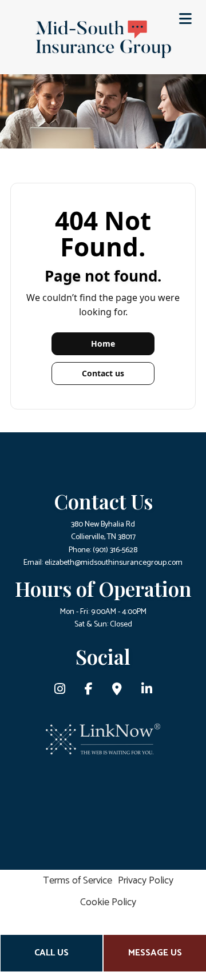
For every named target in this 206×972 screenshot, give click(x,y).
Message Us (155, 953)
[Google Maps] (117, 690)
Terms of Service (77, 880)
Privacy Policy (145, 880)
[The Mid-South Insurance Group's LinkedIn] (147, 690)
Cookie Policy (108, 902)
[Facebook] (88, 690)
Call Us (51, 953)
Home (103, 343)
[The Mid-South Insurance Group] (102, 38)
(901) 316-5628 (115, 550)
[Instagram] (60, 690)
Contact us (103, 373)
